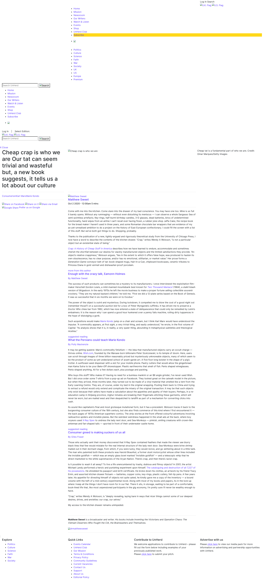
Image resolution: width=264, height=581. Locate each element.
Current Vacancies (83, 564)
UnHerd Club (80, 31)
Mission (77, 11)
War (76, 63)
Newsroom (79, 15)
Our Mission (80, 550)
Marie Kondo (32, 196)
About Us (78, 573)
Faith (76, 59)
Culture (77, 53)
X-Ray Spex (89, 420)
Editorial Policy (81, 577)
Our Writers (79, 18)
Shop (76, 28)
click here (146, 554)
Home (77, 8)
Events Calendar (82, 544)
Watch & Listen (81, 21)
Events (77, 25)
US (75, 72)
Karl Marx (21, 196)
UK (75, 69)
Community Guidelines (85, 560)
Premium (78, 79)
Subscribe (79, 35)
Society (77, 66)
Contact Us (79, 567)
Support (78, 570)
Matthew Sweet (78, 199)
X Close (4, 147)
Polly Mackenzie (78, 344)
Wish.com (88, 353)
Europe (77, 76)
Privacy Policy (81, 557)
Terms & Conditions (84, 554)
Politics (77, 49)
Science (78, 56)
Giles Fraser (76, 436)
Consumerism (9, 196)
